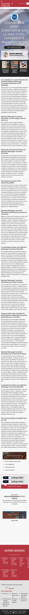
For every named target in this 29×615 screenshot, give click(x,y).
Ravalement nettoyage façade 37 (14, 600)
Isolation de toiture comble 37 (15, 595)
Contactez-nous (8, 613)
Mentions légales (22, 611)
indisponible (5, 6)
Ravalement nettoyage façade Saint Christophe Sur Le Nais (14, 561)
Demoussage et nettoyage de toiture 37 (24, 595)
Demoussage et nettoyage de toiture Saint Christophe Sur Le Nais (6, 573)
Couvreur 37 (6, 593)
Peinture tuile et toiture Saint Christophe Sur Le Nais (22, 562)
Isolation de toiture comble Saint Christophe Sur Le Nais (14, 573)
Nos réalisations (15, 47)
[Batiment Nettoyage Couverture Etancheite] (11, 8)
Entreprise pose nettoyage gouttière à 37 (6, 600)
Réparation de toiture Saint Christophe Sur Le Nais (5, 560)
